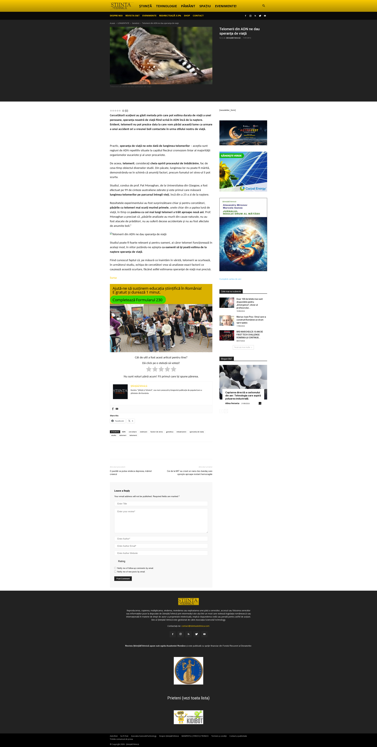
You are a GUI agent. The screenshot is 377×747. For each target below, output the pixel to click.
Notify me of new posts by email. (131, 572)
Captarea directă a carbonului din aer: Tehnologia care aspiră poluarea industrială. (243, 395)
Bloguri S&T (226, 359)
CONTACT (198, 15)
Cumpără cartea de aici (230, 279)
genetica (169, 432)
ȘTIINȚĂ (145, 6)
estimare (143, 432)
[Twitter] (260, 16)
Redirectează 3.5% (170, 15)
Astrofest (114, 736)
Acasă (112, 23)
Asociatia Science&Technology (143, 736)
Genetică (135, 23)
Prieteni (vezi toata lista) (188, 698)
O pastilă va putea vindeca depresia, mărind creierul (131, 473)
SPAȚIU (205, 6)
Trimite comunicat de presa (121, 739)
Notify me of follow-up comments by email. (135, 568)
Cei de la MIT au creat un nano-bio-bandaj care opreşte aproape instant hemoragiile (189, 473)
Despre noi (116, 15)
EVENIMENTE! (226, 6)
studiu (113, 435)
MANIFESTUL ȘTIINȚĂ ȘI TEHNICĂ (195, 736)
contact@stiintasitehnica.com (195, 626)
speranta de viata (197, 432)
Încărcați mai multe (242, 347)
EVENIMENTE (149, 15)
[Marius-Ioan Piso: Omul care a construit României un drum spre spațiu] (226, 320)
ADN (123, 432)
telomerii (133, 435)
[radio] (149, 369)
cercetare (133, 432)
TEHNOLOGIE (166, 6)
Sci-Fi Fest (124, 736)
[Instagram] (250, 16)
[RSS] (255, 16)
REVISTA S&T (132, 15)
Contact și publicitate (238, 736)
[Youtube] (265, 16)
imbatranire (181, 432)
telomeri (122, 435)
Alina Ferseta (232, 403)
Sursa (113, 277)
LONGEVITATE (123, 23)
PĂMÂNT (188, 6)
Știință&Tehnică (233, 38)
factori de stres (157, 432)
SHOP (187, 15)
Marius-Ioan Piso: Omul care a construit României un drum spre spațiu (251, 320)
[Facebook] (245, 16)
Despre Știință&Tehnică (169, 736)
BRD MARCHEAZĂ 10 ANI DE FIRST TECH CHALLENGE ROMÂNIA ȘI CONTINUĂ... (250, 335)
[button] (263, 6)
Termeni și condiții (219, 736)
